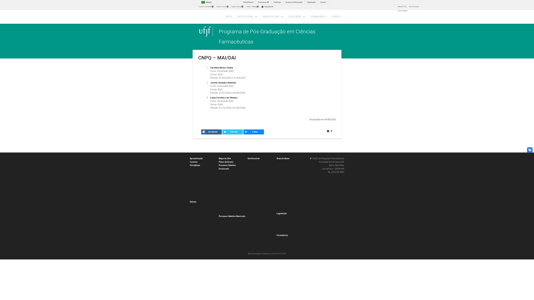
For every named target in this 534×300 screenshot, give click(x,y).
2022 (279, 206)
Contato (336, 16)
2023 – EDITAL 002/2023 (228, 223)
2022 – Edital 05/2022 (227, 220)
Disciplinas (195, 165)
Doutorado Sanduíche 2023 (201, 213)
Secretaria (252, 173)
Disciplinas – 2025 (197, 172)
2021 (279, 202)
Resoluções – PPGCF (285, 221)
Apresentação (196, 158)
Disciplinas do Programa (258, 195)
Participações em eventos (287, 199)
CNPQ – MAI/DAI (284, 180)
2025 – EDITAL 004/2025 (228, 235)
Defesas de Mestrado (256, 221)
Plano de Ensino (226, 162)
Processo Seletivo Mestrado (232, 216)
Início (229, 16)
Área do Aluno (271, 16)
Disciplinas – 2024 (197, 180)
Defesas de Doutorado (257, 225)
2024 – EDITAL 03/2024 (228, 231)
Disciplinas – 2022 (197, 187)
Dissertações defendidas (258, 202)
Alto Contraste (414, 7)
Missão (251, 162)
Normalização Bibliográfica (288, 188)
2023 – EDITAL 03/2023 (228, 187)
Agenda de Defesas (256, 214)
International (267, 7)
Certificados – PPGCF (256, 232)
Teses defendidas (255, 206)
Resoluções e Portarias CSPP (288, 224)
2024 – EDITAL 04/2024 (228, 198)
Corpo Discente (254, 180)
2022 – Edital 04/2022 (227, 172)
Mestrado (252, 184)
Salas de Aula (254, 243)
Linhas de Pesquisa (256, 191)
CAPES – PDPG (283, 184)
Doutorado (253, 188)
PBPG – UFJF (282, 177)
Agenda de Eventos (256, 228)
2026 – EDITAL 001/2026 (228, 238)
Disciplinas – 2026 (197, 176)
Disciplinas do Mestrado (200, 198)
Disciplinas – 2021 (197, 191)
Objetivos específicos (256, 166)
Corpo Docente (254, 177)
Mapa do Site (402, 7)
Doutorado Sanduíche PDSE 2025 (203, 220)
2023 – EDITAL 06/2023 (228, 183)
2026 (250, 217)
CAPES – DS (282, 166)
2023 (279, 210)
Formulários (318, 16)
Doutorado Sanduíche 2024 (201, 246)
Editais (193, 202)
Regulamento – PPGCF (286, 217)
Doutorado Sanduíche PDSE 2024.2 (203, 216)
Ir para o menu (222, 7)
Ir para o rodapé (252, 7)
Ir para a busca (237, 7)
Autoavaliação (254, 239)
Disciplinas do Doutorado (200, 195)
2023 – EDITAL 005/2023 (228, 227)
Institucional (246, 16)
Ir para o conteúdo (206, 7)
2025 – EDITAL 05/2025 (228, 209)
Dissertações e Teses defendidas (261, 199)
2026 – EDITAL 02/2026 (228, 213)
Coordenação (254, 169)
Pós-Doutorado (254, 236)
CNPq (280, 169)
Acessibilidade (402, 11)
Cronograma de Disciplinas (201, 169)
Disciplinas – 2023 (197, 184)
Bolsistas (281, 162)
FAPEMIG (281, 173)
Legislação (295, 16)
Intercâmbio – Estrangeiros (259, 210)
